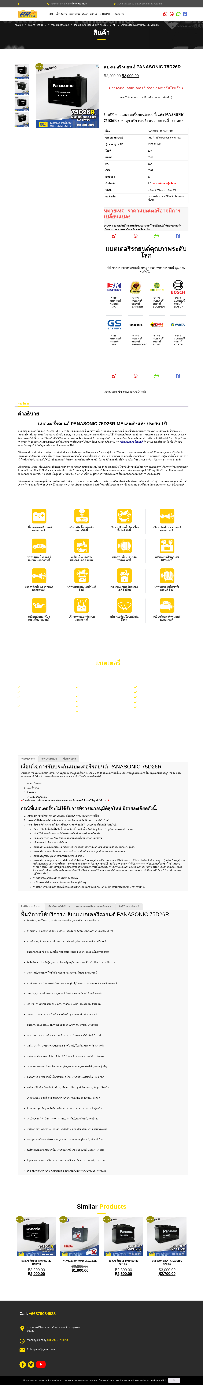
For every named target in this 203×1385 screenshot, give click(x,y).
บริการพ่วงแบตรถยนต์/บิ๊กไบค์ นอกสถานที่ (105, 701)
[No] (195, 1380)
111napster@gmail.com (41, 1349)
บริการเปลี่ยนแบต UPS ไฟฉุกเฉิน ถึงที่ (103, 711)
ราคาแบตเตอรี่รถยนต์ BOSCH (179, 302)
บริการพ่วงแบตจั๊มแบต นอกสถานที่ (82, 618)
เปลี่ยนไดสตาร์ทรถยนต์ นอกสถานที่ (167, 618)
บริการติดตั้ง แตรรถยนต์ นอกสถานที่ (167, 529)
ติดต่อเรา (119, 14)
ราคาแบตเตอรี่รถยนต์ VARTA (179, 340)
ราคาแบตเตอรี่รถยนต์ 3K (115, 302)
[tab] (23, 404)
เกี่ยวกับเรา (61, 14)
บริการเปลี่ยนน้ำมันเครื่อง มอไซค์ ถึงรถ (161, 697)
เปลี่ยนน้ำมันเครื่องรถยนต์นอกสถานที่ (39, 618)
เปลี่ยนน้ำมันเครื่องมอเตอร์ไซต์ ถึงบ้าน (81, 559)
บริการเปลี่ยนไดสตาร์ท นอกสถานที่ (159, 702)
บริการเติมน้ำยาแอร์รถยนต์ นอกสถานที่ (39, 559)
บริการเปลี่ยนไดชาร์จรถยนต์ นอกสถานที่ (104, 706)
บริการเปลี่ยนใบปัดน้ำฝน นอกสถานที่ (44, 692)
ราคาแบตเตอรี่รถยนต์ (58, 25)
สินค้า (85, 14)
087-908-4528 (80, 4)
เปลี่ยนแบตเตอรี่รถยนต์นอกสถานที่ (39, 529)
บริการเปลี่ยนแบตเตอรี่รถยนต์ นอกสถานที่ (47, 687)
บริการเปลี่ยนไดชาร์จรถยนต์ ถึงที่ (124, 559)
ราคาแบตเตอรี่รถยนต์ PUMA (158, 340)
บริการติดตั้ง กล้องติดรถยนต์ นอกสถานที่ (163, 687)
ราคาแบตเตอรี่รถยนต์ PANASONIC (91, 25)
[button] (97, 66)
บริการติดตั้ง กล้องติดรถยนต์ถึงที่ (81, 529)
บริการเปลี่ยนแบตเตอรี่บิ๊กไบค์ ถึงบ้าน (160, 692)
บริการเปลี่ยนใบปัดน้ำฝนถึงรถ (124, 618)
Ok (174, 1380)
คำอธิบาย (23, 403)
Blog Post (106, 14)
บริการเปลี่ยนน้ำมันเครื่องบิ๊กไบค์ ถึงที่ (124, 529)
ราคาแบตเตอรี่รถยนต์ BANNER (137, 302)
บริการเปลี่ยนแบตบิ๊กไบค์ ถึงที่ (81, 588)
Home (50, 14)
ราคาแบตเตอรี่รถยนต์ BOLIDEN (158, 302)
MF (114, 25)
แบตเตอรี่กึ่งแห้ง (137, 391)
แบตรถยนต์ (74, 14)
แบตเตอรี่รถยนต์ (35, 25)
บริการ (93, 14)
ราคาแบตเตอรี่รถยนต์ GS (115, 340)
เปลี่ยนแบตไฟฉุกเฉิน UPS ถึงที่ (167, 559)
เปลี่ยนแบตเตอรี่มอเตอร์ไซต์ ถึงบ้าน (124, 588)
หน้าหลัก (19, 25)
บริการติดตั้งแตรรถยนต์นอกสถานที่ (101, 696)
